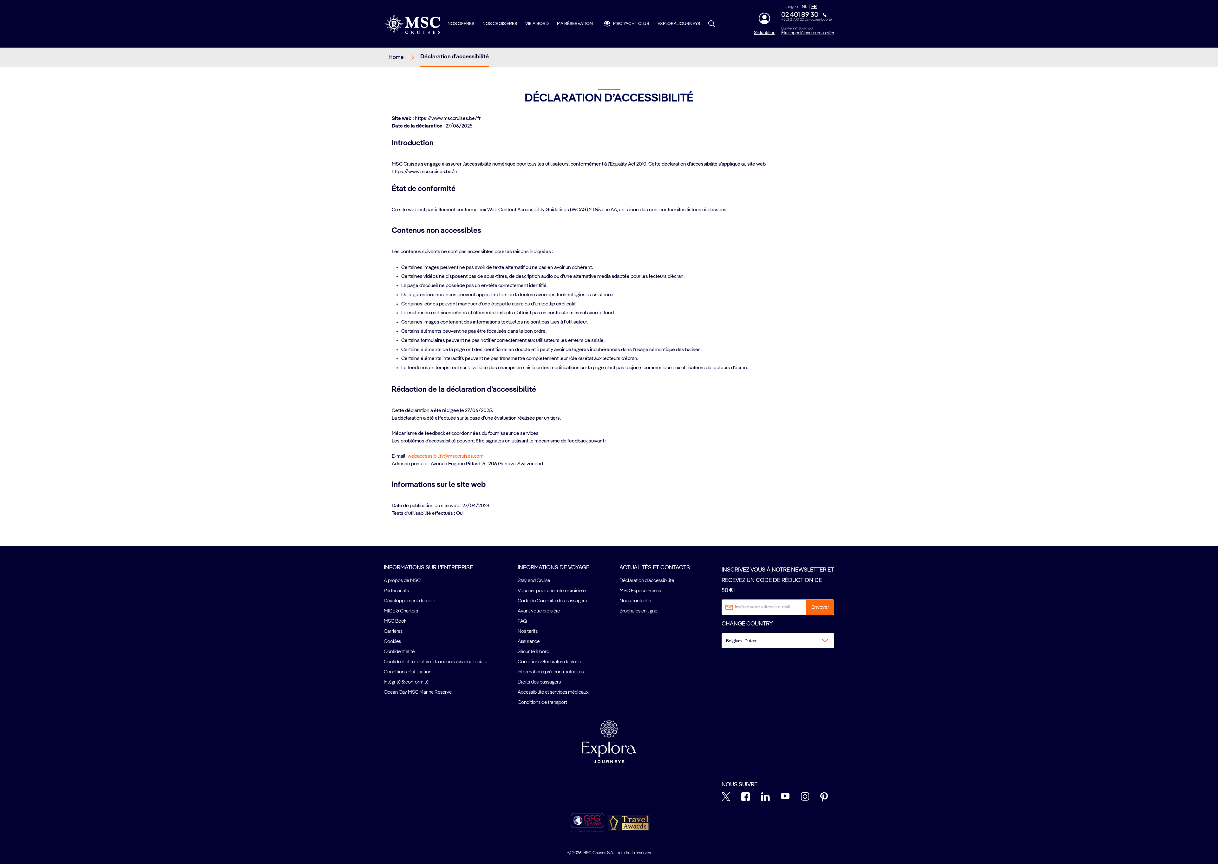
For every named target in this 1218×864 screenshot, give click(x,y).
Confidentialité (399, 651)
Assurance (529, 641)
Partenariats (396, 590)
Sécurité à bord (533, 651)
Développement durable (409, 601)
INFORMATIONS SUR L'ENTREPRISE (428, 568)
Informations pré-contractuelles (551, 672)
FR (814, 7)
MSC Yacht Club (631, 24)
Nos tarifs (528, 631)
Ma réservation (575, 24)
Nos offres (461, 24)
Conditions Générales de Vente (550, 661)
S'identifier (764, 32)
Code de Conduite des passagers (552, 601)
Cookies (392, 641)
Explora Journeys (679, 24)
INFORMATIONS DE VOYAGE (553, 568)
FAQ (522, 621)
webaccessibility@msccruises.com (445, 456)
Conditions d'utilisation (407, 672)
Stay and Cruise (534, 580)
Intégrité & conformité (406, 682)
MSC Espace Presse (640, 590)
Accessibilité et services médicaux (553, 692)
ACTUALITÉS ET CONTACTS (654, 568)
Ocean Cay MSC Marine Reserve (418, 692)
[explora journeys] (609, 741)
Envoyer (820, 607)
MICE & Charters (401, 611)
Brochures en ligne (638, 611)
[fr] (412, 24)
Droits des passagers (539, 682)
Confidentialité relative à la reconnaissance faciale (435, 661)
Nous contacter (635, 601)
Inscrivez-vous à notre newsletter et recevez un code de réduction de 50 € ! (778, 580)
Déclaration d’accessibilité (646, 580)
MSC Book (395, 621)
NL (804, 7)
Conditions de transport (542, 702)
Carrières (393, 631)
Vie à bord (537, 24)
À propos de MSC (402, 580)
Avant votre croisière (539, 611)
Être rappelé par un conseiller (807, 33)
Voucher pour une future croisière (552, 590)
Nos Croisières (499, 24)
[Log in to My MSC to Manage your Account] (764, 18)
